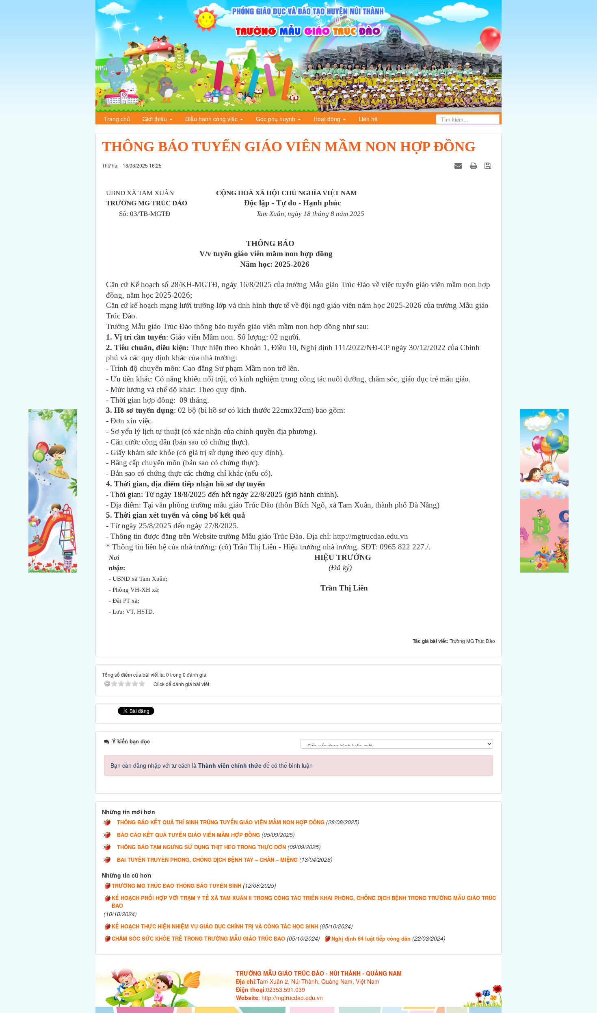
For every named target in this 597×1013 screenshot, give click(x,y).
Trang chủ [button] (117, 119)
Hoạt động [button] (328, 119)
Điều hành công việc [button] (212, 119)
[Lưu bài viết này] (489, 165)
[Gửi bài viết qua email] (459, 165)
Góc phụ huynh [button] (276, 119)
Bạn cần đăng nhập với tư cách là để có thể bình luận (211, 765)
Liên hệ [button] (368, 119)
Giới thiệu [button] (156, 119)
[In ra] (474, 165)
